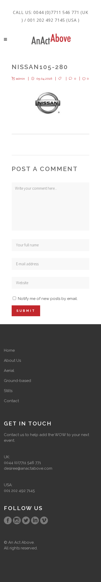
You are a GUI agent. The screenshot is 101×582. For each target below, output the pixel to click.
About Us (12, 360)
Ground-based (17, 380)
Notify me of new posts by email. (48, 298)
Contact (11, 401)
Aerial (9, 370)
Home (9, 350)
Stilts (8, 390)
